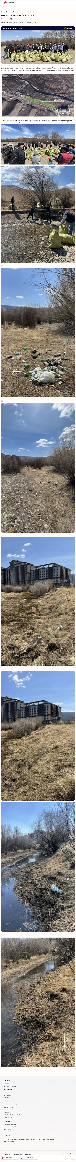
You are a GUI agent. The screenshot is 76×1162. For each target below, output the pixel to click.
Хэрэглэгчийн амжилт (12, 11)
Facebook (10, 22)
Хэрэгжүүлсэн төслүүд (10, 1086)
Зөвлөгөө (6, 1097)
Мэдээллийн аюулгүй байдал (12, 1105)
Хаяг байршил (8, 1132)
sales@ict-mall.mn (9, 1141)
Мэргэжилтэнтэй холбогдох (11, 1127)
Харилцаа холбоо (9, 1112)
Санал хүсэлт (7, 1129)
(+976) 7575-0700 (9, 1144)
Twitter (17, 22)
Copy (35, 22)
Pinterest (23, 22)
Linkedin (29, 22)
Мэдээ (3, 11)
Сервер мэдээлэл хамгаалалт (12, 1114)
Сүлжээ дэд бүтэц (9, 1107)
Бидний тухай (7, 1083)
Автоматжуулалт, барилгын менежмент (15, 1110)
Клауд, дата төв (8, 1117)
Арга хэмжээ (7, 1095)
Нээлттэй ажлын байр (10, 1124)
